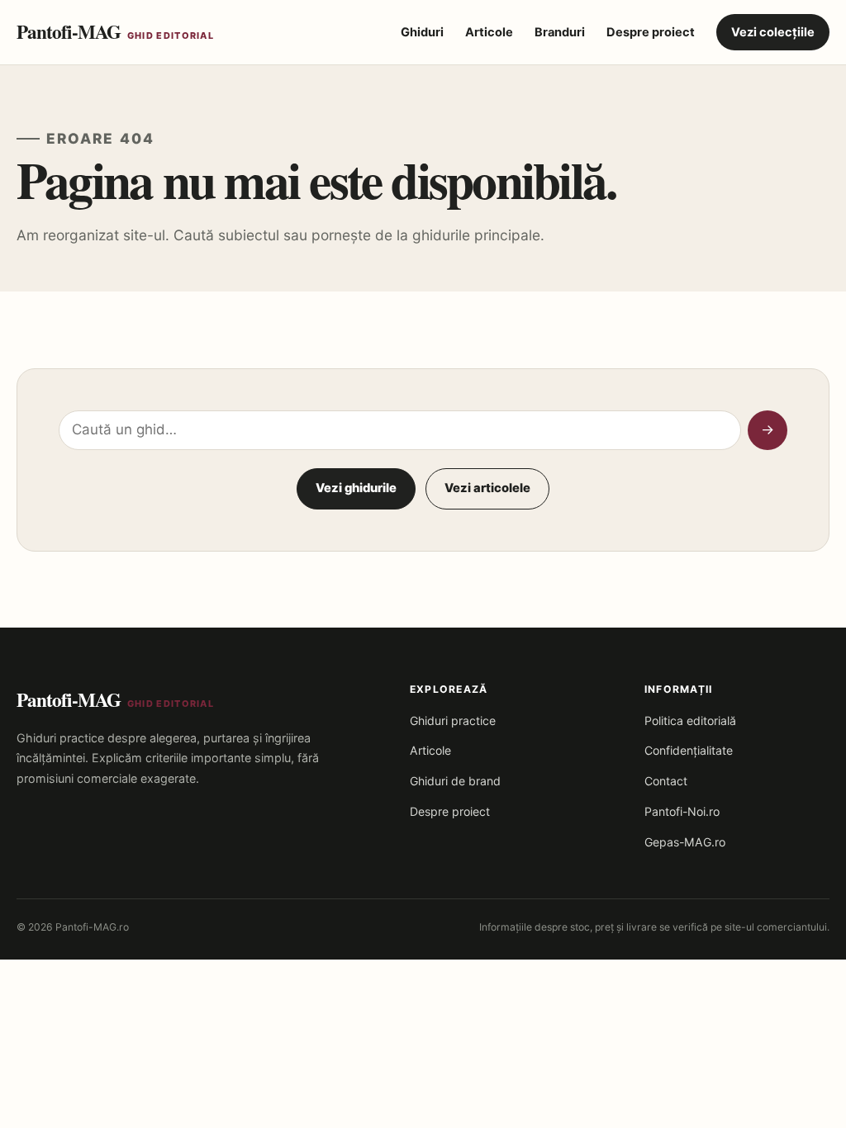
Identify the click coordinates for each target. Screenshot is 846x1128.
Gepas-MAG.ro (684, 842)
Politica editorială (690, 720)
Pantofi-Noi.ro (682, 811)
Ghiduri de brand (455, 781)
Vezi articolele (487, 488)
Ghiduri (422, 32)
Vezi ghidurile (356, 488)
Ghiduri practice (453, 720)
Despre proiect (650, 32)
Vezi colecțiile (773, 32)
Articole (489, 32)
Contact (665, 781)
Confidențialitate (688, 750)
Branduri (560, 32)
